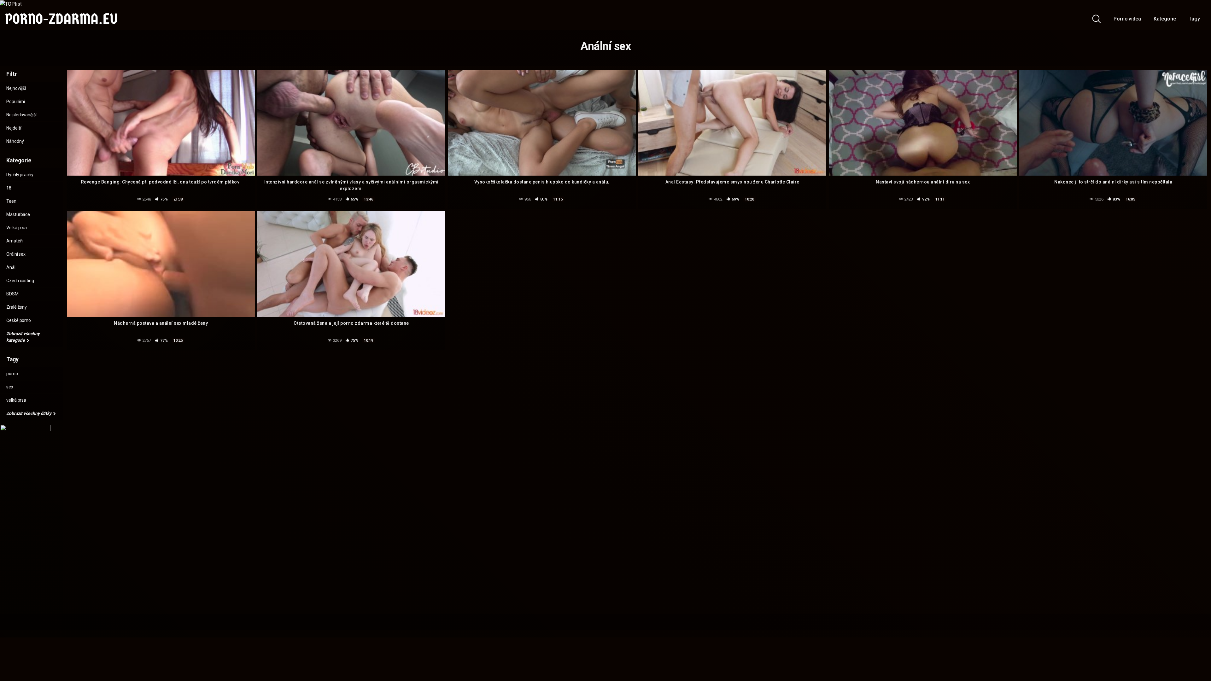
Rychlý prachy (19, 174)
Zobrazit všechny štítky (29, 413)
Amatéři (14, 240)
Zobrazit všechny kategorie (23, 337)
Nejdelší (13, 128)
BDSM (12, 293)
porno (12, 373)
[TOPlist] (10, 4)
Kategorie (1165, 19)
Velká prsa (16, 227)
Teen (11, 201)
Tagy (1194, 19)
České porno (18, 320)
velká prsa (16, 400)
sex (9, 386)
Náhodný (15, 141)
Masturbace (18, 214)
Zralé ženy (16, 307)
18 (8, 187)
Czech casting (20, 280)
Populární (15, 101)
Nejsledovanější (21, 114)
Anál (10, 267)
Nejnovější (16, 88)
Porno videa (1127, 19)
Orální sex (16, 254)
